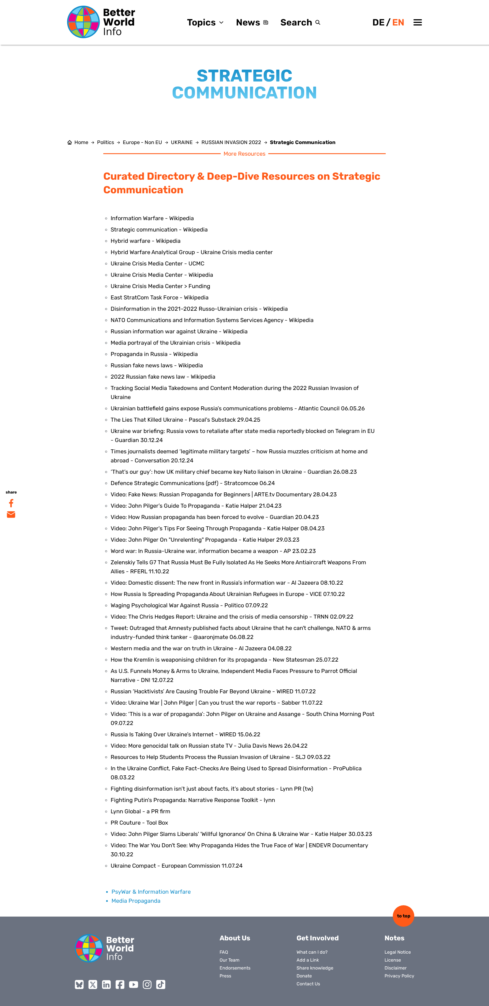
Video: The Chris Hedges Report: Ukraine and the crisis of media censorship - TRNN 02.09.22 (232, 616)
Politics (105, 142)
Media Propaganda (135, 900)
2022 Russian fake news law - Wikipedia (163, 376)
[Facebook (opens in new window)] (120, 984)
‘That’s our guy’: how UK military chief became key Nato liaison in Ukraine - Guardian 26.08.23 (234, 471)
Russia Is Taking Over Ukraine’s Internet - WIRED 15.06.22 (185, 734)
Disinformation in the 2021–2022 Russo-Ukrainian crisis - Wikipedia (199, 308)
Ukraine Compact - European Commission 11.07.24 (177, 865)
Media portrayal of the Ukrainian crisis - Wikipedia (176, 342)
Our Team (229, 960)
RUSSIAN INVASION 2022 (231, 142)
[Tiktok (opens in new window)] (160, 984)
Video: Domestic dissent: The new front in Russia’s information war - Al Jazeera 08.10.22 (227, 582)
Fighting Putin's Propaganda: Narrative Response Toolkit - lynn (193, 800)
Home (81, 142)
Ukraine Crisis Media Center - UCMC (157, 263)
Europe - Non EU (142, 142)
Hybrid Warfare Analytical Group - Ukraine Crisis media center (192, 252)
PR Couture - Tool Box (139, 822)
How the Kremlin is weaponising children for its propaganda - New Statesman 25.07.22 (224, 659)
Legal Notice (398, 952)
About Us (235, 938)
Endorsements (235, 968)
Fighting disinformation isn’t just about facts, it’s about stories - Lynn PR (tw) (212, 788)
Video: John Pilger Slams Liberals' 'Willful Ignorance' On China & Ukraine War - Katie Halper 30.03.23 (241, 834)
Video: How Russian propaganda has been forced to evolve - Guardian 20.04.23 (215, 517)
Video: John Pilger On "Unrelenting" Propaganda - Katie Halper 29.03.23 (205, 539)
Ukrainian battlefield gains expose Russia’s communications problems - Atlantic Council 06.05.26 (238, 408)
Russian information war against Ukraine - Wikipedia (179, 331)
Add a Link (308, 960)
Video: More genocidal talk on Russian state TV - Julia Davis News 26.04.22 (209, 745)
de (378, 22)
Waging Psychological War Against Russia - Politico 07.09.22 (189, 605)
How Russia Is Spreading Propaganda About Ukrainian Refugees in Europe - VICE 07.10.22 (228, 594)
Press (225, 976)
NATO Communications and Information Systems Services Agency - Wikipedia (212, 320)
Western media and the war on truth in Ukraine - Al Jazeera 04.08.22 (201, 648)
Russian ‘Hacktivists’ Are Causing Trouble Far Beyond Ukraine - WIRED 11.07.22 (213, 691)
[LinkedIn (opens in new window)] (106, 984)
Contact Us (308, 983)
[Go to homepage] (101, 22)
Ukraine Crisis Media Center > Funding (160, 286)
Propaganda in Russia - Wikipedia (154, 354)
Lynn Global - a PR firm (140, 811)
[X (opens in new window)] (92, 984)
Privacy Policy (399, 976)
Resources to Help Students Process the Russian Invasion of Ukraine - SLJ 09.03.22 (221, 757)
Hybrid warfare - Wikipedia (146, 240)
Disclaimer (396, 968)
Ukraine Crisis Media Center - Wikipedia (162, 274)
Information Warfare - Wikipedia (152, 218)
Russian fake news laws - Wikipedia (157, 365)
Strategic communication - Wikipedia (159, 229)
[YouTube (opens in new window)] (133, 984)
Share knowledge (315, 968)
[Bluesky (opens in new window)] (79, 984)
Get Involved (318, 938)
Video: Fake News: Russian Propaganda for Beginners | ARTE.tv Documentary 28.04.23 (224, 494)
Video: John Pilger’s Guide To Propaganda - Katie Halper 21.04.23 (196, 505)
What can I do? (312, 952)
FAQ (224, 952)
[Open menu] (417, 22)
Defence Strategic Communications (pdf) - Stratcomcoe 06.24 (193, 483)
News (248, 22)
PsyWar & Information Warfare (151, 891)
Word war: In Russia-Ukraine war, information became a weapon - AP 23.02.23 (213, 551)
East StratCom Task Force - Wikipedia (160, 297)
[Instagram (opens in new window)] (147, 984)
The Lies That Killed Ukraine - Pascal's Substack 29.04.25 (185, 419)
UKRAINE (182, 142)
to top (403, 916)
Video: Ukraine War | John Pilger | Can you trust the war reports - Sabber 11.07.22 (217, 702)
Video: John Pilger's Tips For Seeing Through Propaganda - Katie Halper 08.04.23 (218, 528)
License (393, 960)
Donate (304, 976)
